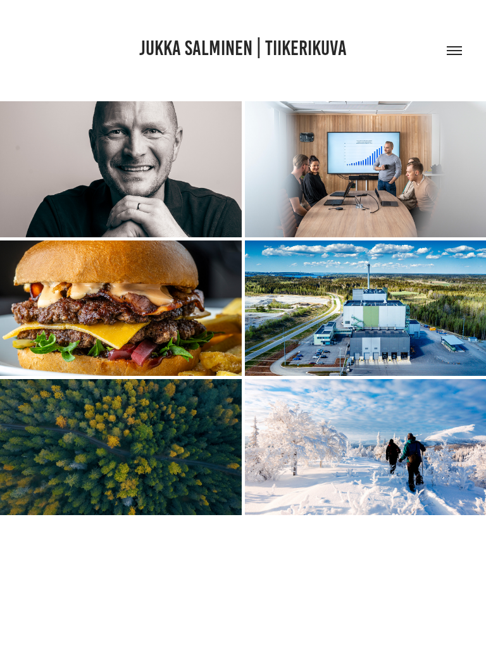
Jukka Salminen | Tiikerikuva (243, 48)
